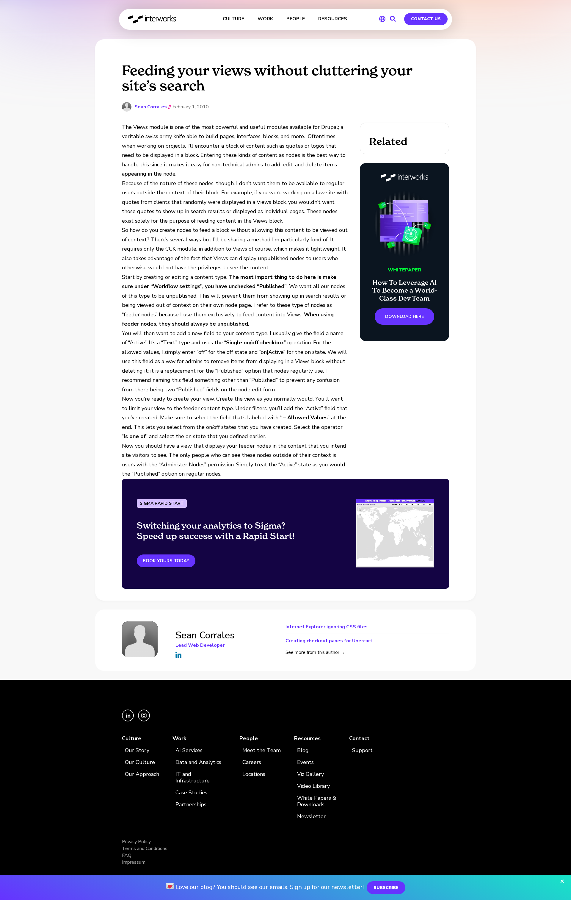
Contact (359, 738)
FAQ (126, 855)
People (248, 738)
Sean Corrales (150, 107)
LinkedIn (178, 655)
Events (305, 762)
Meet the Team (261, 750)
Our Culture (140, 762)
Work (179, 738)
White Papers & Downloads (316, 801)
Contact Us (426, 19)
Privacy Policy (136, 841)
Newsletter (311, 816)
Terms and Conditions (144, 848)
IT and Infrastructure (192, 777)
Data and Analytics (198, 762)
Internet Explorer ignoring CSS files (327, 627)
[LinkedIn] (128, 720)
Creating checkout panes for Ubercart (329, 640)
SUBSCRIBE (386, 887)
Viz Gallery (310, 774)
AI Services (189, 750)
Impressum (133, 862)
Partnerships (190, 804)
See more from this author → (315, 652)
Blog (303, 750)
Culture (131, 738)
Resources (307, 738)
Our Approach (142, 774)
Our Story (137, 750)
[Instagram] (144, 720)
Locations (253, 774)
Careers (251, 762)
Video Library (313, 786)
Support (362, 750)
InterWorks (152, 19)
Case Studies (191, 792)
